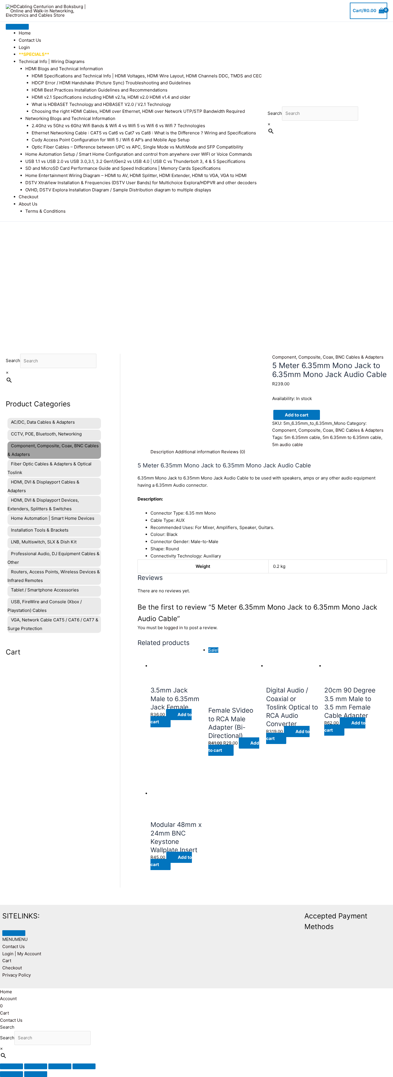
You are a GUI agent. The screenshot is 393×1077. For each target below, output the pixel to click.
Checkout (28, 196)
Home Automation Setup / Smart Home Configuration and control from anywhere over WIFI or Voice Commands (138, 154)
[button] (15, 939)
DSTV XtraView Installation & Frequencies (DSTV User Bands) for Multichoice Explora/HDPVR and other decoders (141, 182)
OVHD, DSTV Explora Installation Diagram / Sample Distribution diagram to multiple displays (118, 190)
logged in (173, 627)
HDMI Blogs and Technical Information (64, 68)
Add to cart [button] (171, 718)
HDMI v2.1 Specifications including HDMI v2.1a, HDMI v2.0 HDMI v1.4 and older (111, 97)
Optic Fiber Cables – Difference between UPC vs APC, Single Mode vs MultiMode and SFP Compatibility (137, 147)
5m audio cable (287, 444)
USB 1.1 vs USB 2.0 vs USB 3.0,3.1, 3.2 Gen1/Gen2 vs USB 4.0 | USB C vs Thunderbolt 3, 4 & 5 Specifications (135, 161)
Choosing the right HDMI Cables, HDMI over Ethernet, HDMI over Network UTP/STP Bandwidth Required (138, 111)
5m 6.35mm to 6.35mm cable (352, 437)
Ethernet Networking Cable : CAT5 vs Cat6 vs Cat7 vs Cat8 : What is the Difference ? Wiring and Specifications (144, 133)
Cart (6, 960)
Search (275, 113)
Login (24, 47)
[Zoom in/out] (11, 1066)
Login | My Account (21, 953)
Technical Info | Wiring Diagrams (52, 61)
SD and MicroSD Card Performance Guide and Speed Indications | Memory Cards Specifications (123, 168)
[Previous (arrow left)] (11, 1074)
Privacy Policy (16, 975)
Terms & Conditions (45, 211)
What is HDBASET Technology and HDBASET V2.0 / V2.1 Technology (101, 104)
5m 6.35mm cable (302, 437)
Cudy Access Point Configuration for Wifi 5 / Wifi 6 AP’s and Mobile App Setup (111, 139)
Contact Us (30, 40)
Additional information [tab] (197, 451)
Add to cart (296, 415)
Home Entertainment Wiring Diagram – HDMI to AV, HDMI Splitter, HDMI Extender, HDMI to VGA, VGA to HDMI (136, 175)
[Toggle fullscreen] (35, 1066)
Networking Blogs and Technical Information (70, 118)
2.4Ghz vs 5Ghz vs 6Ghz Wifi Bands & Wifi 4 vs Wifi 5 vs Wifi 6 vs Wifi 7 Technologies (118, 125)
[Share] (59, 1066)
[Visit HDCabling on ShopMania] (220, 915)
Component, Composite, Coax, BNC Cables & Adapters (328, 357)
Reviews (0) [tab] (233, 451)
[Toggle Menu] (17, 27)
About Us (28, 204)
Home (25, 33)
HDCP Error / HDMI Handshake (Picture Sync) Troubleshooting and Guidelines (111, 82)
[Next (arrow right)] (35, 1074)
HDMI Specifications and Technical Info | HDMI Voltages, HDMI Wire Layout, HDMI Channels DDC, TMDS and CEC (147, 76)
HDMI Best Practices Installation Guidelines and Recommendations (99, 90)
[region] (196, 279)
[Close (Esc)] (84, 1066)
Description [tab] (162, 451)
